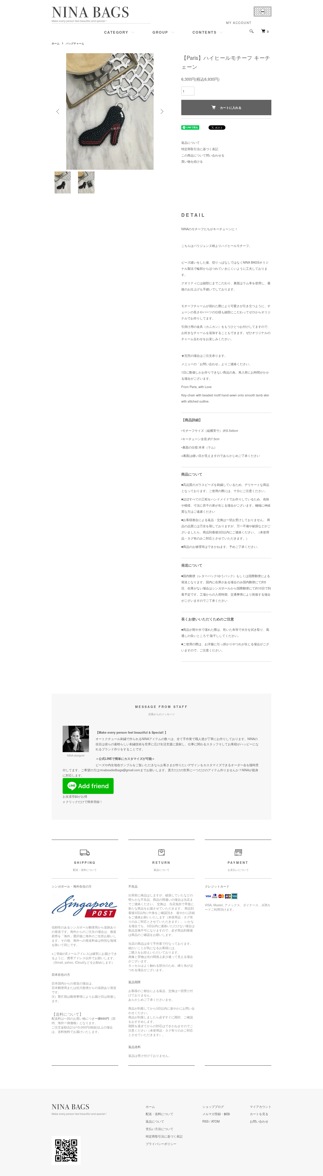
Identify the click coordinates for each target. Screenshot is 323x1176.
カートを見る (259, 1114)
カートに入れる (230, 107)
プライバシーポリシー (161, 1143)
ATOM (215, 1121)
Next (161, 111)
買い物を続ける (192, 161)
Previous (58, 111)
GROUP (160, 32)
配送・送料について (159, 1114)
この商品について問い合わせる (202, 155)
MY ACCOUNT (239, 22)
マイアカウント (260, 1106)
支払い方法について (159, 1129)
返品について (190, 142)
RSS (205, 1121)
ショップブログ (213, 1106)
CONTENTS (204, 32)
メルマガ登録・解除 (216, 1114)
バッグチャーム (75, 43)
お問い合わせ (259, 1121)
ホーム (56, 43)
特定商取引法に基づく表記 (199, 149)
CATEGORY (116, 32)
